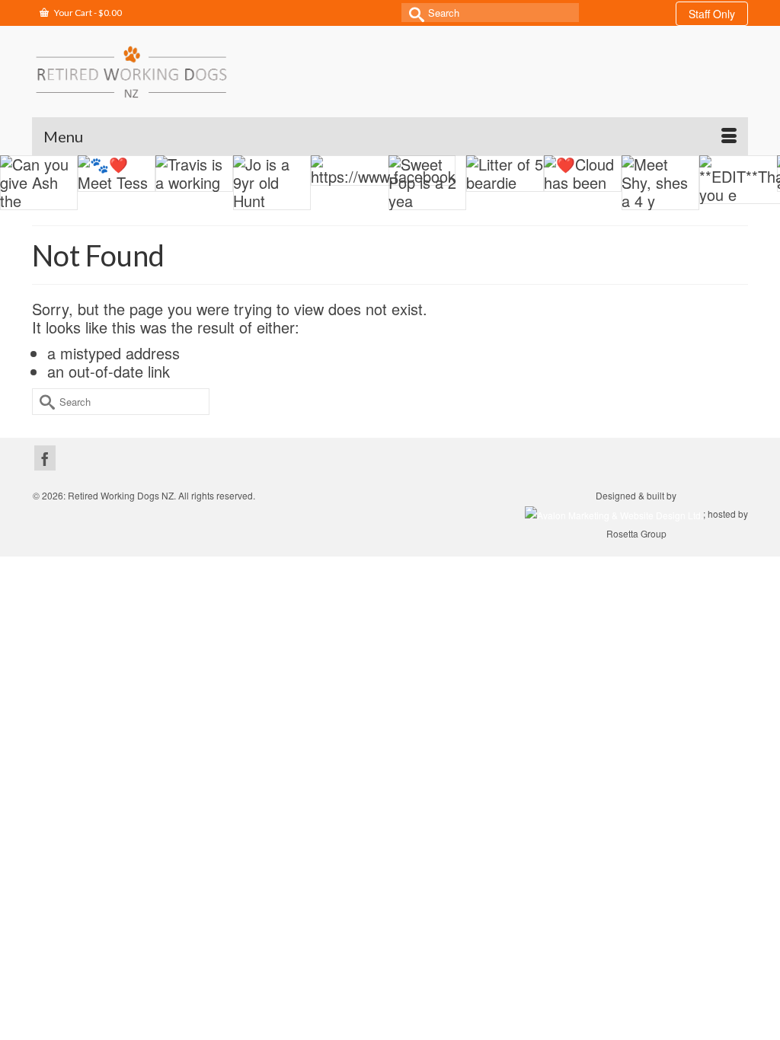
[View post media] (116, 173)
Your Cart (87, 12)
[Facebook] (45, 458)
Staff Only (712, 13)
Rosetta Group (636, 533)
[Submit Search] (412, 12)
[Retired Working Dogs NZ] (131, 71)
